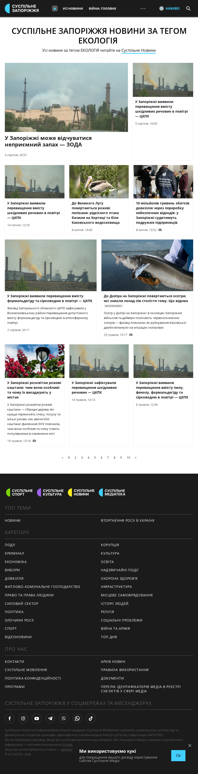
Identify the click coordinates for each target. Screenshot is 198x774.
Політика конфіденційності (33, 678)
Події (10, 545)
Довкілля (14, 578)
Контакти (14, 661)
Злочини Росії (19, 620)
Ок (178, 755)
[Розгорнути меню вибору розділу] (55, 8)
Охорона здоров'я (119, 578)
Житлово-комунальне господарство (42, 586)
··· (143, 8)
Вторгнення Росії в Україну (128, 520)
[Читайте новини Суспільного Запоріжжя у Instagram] (23, 718)
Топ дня (109, 637)
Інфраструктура (116, 586)
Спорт (11, 628)
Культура (110, 553)
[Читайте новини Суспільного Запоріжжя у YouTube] (37, 718)
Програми (15, 686)
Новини (13, 520)
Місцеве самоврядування (127, 595)
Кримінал (14, 553)
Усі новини (73, 8)
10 (128, 458)
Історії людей (115, 603)
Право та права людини (29, 595)
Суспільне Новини (138, 50)
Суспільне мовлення (26, 669)
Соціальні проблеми (122, 620)
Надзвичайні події (120, 570)
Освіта (107, 561)
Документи (112, 678)
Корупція (110, 545)
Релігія (107, 611)
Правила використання (125, 669)
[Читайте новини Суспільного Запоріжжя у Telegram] (50, 718)
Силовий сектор (21, 603)
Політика (14, 611)
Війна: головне (102, 8)
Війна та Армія (115, 628)
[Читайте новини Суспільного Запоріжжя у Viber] (64, 718)
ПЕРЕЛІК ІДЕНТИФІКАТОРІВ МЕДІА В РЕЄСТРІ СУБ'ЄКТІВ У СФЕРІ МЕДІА (141, 689)
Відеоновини (18, 637)
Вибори (12, 570)
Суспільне (70, 744)
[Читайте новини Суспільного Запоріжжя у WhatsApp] (77, 718)
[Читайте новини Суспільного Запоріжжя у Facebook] (9, 718)
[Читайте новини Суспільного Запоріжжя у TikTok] (91, 718)
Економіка (16, 561)
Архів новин (113, 661)
